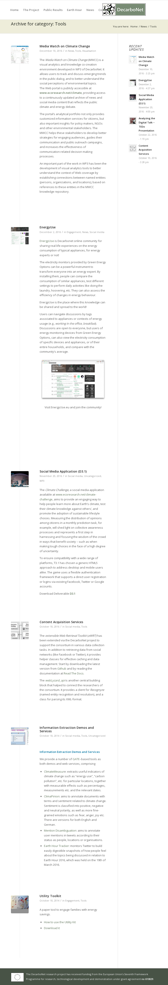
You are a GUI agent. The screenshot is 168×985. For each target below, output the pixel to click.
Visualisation (89, 50)
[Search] (115, 10)
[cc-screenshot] (20, 55)
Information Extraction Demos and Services (67, 729)
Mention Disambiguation (60, 830)
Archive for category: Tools (38, 24)
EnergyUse (48, 227)
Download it (52, 928)
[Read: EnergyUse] (133, 83)
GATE (76, 759)
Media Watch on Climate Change (65, 46)
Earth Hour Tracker (56, 846)
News (71, 50)
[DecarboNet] (124, 10)
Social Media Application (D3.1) (63, 471)
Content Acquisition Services (61, 622)
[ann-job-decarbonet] (20, 736)
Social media (96, 232)
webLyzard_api (55, 680)
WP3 (42, 480)
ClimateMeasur (54, 771)
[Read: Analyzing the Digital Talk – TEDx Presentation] (133, 121)
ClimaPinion (52, 796)
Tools (78, 50)
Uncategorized (92, 476)
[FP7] (18, 976)
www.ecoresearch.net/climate (61, 93)
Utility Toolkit (50, 896)
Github (61, 668)
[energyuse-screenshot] (20, 236)
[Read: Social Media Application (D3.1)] (133, 97)
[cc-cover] (20, 480)
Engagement (74, 232)
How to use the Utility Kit (60, 922)
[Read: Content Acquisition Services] (133, 148)
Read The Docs (74, 673)
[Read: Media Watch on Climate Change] (133, 59)
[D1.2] (20, 904)
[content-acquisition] (20, 630)
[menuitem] (14, 10)
